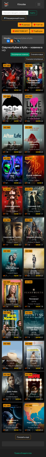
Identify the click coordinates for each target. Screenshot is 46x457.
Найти (32, 13)
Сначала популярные (34, 59)
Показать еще (23, 437)
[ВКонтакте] (8, 40)
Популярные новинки (20, 54)
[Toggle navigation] (39, 4)
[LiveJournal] (18, 40)
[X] (15, 40)
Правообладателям (23, 453)
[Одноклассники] (11, 40)
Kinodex (21, 4)
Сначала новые (37, 54)
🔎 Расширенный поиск (13, 18)
